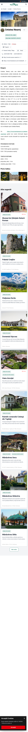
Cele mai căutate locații (13, 38)
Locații (10, 9)
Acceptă (13, 727)
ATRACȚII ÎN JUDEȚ (11, 35)
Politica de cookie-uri (7, 723)
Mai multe (14, 549)
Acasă (4, 9)
